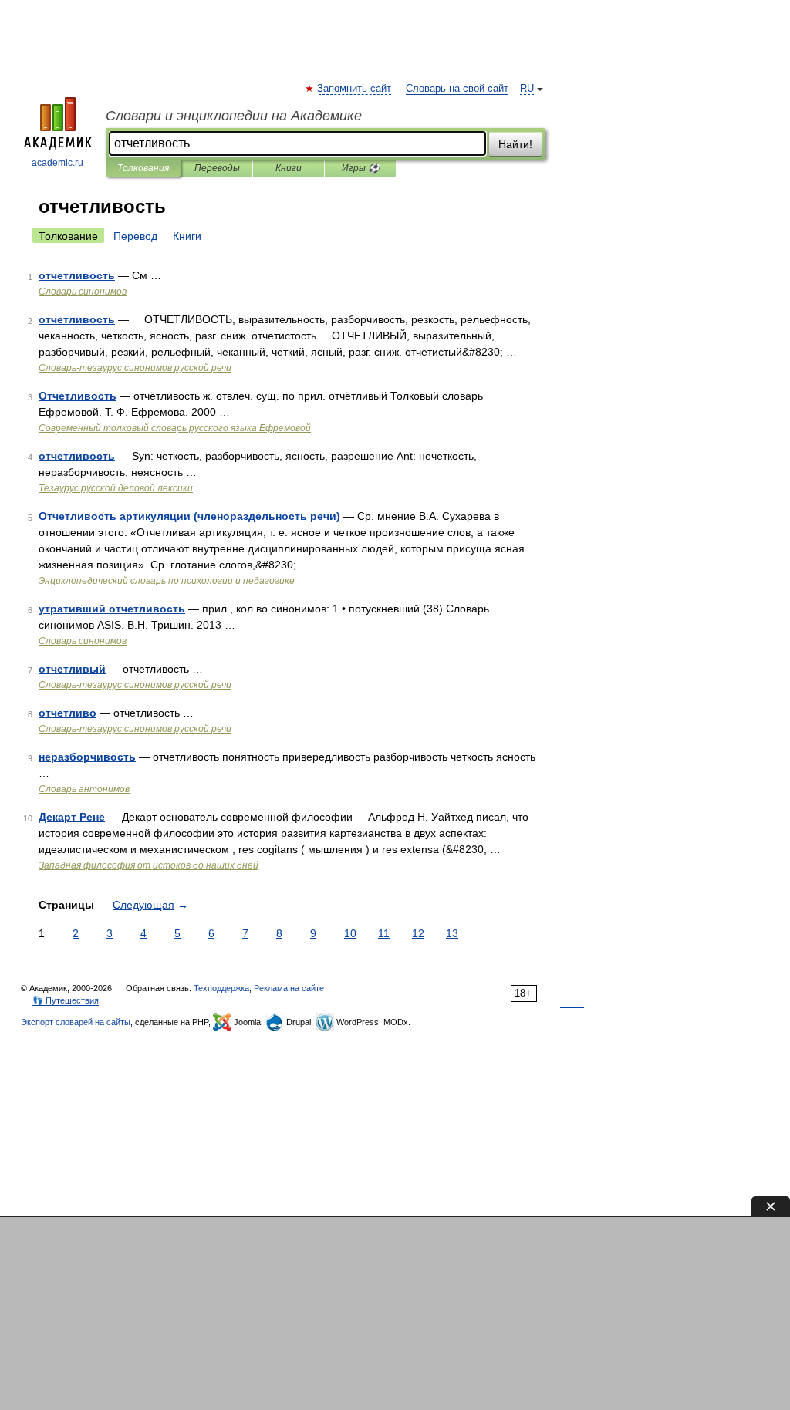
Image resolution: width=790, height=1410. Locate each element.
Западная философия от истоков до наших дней (148, 865)
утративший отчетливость (112, 608)
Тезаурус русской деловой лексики (116, 488)
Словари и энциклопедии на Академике (234, 115)
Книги (288, 168)
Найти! (515, 144)
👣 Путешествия (65, 1000)
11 (384, 933)
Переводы (217, 168)
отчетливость (77, 275)
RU (527, 88)
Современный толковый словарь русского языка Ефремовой (175, 428)
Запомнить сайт (355, 88)
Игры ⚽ (361, 168)
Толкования (143, 168)
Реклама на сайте (289, 988)
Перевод (135, 236)
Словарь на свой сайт (457, 88)
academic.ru (57, 162)
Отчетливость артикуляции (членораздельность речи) (189, 516)
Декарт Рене (72, 817)
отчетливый (72, 669)
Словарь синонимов (83, 291)
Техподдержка (221, 988)
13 (452, 933)
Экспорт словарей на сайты (75, 1022)
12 (418, 933)
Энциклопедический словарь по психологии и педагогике (167, 580)
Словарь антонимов (84, 789)
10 (350, 933)
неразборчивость (87, 757)
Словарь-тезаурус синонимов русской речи (135, 368)
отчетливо (67, 713)
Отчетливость (77, 396)
